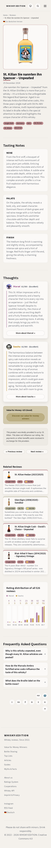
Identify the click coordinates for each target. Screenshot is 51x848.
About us (8, 778)
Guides (7, 765)
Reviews (13, 15)
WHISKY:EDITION (16, 735)
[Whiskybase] (45, 696)
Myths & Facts (10, 769)
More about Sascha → (25, 397)
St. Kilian (7, 128)
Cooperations (10, 786)
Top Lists (8, 756)
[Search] (38, 6)
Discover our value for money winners (25, 417)
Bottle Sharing (10, 752)
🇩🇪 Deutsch (9, 812)
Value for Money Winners (15, 747)
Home (5, 15)
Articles (7, 760)
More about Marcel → (25, 333)
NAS (29, 123)
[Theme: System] (30, 6)
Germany (20, 123)
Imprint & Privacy (12, 795)
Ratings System (11, 782)
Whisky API (9, 791)
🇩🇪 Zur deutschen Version (12, 22)
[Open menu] (45, 6)
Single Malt (8, 123)
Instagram (8, 804)
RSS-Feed (8, 808)
